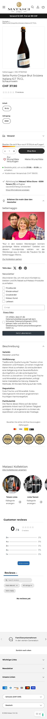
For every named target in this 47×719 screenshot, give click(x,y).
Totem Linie (11, 497)
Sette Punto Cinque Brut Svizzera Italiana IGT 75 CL (19, 23)
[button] (43, 7)
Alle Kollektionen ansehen (14, 470)
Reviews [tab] (11, 572)
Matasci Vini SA (12, 713)
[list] (23, 47)
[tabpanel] (23, 601)
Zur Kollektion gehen (12, 259)
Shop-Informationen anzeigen (17, 190)
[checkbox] (10, 591)
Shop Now (31, 151)
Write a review (24, 563)
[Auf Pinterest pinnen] (25, 268)
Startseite (5, 21)
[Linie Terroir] (33, 484)
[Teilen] (20, 268)
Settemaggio (7, 72)
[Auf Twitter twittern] (14, 268)
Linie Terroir (32, 497)
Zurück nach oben (23, 650)
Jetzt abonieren (23, 333)
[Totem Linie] (12, 484)
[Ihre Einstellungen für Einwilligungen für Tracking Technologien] (42, 714)
